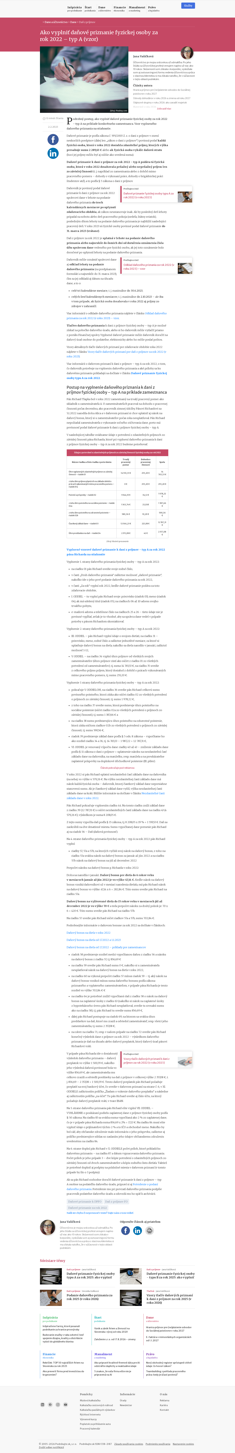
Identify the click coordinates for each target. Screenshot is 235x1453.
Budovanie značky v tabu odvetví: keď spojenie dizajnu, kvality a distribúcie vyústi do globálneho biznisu (63, 1338)
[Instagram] (57, 1404)
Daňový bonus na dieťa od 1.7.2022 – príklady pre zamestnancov (106, 947)
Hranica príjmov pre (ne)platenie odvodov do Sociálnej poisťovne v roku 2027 (169, 1329)
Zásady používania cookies (128, 1444)
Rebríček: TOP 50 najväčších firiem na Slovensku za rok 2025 (63, 1364)
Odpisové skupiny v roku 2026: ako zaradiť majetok (160, 102)
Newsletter (126, 1405)
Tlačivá (150, 1291)
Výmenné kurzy (88, 1419)
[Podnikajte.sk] (52, 9)
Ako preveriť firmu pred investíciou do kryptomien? (63, 1373)
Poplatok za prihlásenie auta (95, 1424)
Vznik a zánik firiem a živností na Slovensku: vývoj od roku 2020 (112, 1330)
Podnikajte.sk (86, 1444)
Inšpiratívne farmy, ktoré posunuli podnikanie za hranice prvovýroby (61, 1328)
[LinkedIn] (42, 1404)
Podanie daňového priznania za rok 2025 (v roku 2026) (89, 1297)
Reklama (164, 1400)
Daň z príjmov (87, 22)
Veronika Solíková (90, 1291)
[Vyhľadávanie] (175, 9)
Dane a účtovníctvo (56, 22)
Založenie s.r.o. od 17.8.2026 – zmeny (115, 1339)
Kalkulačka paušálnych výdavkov (97, 1410)
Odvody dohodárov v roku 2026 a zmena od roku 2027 (161, 98)
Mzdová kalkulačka (90, 1400)
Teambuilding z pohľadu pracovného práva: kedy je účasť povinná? (166, 1373)
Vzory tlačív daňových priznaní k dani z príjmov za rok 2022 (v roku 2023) (146, 1060)
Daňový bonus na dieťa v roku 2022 (88, 932)
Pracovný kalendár (90, 1428)
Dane (73, 22)
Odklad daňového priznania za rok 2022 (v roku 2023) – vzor (149, 266)
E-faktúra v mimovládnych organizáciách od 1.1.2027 (168, 1339)
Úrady (123, 1400)
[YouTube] (65, 1404)
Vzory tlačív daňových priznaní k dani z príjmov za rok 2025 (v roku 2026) (170, 1299)
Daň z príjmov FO (116, 1201)
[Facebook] (50, 1404)
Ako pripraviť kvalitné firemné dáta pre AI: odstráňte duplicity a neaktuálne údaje (117, 1364)
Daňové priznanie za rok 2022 (87, 1207)
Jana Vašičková (89, 1269)
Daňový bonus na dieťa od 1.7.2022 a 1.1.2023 (94, 940)
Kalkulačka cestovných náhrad (96, 1405)
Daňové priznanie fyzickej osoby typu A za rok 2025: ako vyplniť (91, 1275)
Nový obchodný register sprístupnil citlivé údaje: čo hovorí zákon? (169, 1364)
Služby (188, 5)
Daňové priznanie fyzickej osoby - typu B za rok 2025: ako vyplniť (171, 1275)
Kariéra (164, 1405)
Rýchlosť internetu (90, 1414)
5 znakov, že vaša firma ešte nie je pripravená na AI (112, 1373)
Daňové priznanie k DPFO (84, 1201)
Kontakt (164, 1410)
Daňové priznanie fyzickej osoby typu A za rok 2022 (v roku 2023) (149, 195)
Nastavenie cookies (183, 1444)
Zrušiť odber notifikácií (51, 1447)
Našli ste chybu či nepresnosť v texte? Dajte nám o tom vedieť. (100, 1213)
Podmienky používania (158, 1444)
